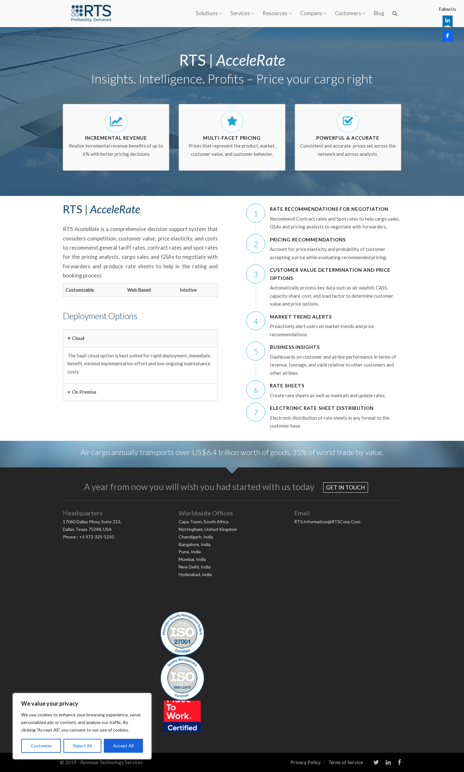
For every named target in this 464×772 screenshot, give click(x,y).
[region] (82, 726)
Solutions (207, 13)
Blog (379, 13)
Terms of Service (345, 762)
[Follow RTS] (448, 20)
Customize (41, 745)
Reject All (82, 745)
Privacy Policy (305, 762)
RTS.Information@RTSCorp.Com (327, 521)
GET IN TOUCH (345, 487)
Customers (348, 13)
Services (240, 13)
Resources (275, 13)
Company (311, 13)
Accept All (123, 745)
